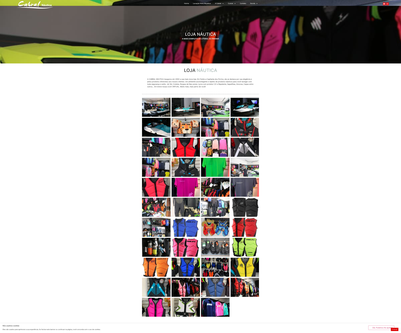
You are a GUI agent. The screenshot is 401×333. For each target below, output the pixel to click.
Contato (243, 3)
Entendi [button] (394, 329)
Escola (252, 3)
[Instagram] (387, 4)
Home (186, 3)
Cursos (230, 3)
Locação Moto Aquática (202, 3)
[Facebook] (384, 4)
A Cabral (218, 3)
